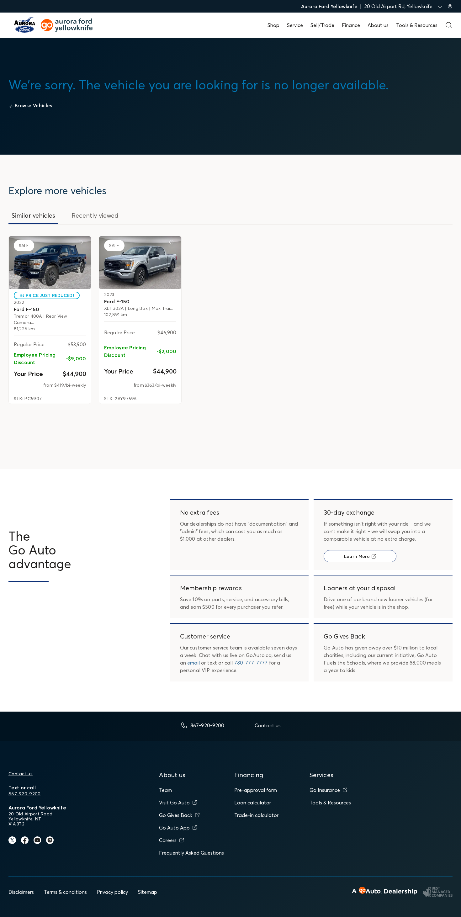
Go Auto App (174, 827)
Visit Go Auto (174, 802)
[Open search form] (449, 25)
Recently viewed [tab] (95, 215)
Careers (168, 840)
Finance (351, 25)
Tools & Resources (416, 25)
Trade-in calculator (256, 815)
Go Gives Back (175, 815)
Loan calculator (252, 802)
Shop (273, 25)
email (193, 663)
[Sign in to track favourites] (82, 243)
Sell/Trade (322, 25)
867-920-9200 (24, 794)
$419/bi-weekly (70, 385)
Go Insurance (325, 790)
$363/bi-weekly (160, 385)
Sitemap (147, 892)
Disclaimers (21, 892)
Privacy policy (112, 892)
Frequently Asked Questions (191, 853)
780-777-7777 (251, 663)
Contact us (20, 774)
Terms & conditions (65, 892)
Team (165, 790)
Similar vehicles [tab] (33, 215)
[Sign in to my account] (450, 6)
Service (295, 25)
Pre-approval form (255, 790)
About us (378, 25)
